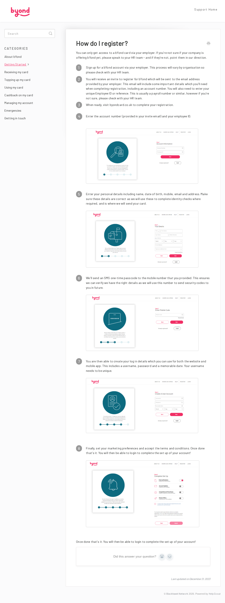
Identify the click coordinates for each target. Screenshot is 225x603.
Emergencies (12, 110)
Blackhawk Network (177, 593)
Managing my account (18, 103)
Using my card (13, 87)
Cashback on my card (18, 95)
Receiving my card (16, 72)
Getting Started (15, 64)
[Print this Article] (208, 43)
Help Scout (215, 593)
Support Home (205, 9)
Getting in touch (15, 118)
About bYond (13, 56)
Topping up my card (17, 80)
